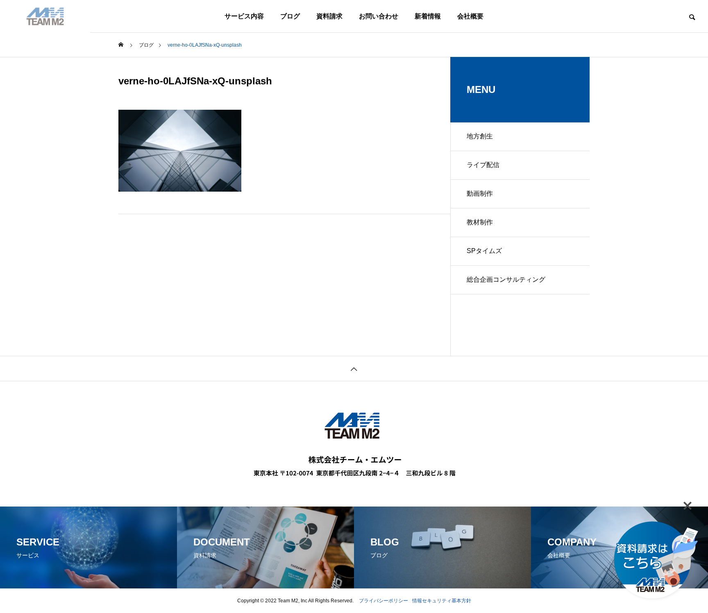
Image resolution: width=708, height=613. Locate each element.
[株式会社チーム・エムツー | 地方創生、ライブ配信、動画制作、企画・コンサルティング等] (45, 16)
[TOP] (354, 368)
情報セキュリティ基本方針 (441, 601)
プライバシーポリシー (383, 601)
